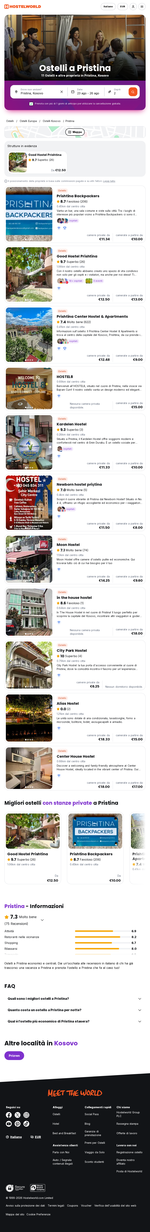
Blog (87, 1123)
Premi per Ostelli (95, 1142)
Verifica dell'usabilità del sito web (115, 1205)
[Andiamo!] (133, 91)
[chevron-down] (42, 920)
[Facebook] (9, 1115)
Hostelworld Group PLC (128, 1114)
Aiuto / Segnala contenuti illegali (63, 1161)
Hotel (56, 1123)
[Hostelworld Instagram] (26, 1115)
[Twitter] (17, 1115)
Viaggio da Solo (95, 1152)
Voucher (86, 1205)
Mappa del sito (15, 1214)
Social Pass (92, 1114)
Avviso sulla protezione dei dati (25, 1205)
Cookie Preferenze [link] (38, 1214)
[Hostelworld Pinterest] (17, 1124)
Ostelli (56, 1114)
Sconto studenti (94, 1161)
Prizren (14, 1055)
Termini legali (56, 1205)
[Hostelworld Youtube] (9, 1124)
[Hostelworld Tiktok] (26, 1124)
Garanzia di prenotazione (93, 1133)
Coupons (72, 1205)
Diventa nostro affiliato (125, 1161)
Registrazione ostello (129, 1152)
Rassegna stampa (127, 1123)
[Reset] (61, 91)
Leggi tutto (109, 181)
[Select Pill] (133, 6)
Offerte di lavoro (127, 1133)
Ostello (62, 190)
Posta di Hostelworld (129, 1171)
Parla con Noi (61, 1152)
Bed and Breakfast (64, 1133)
